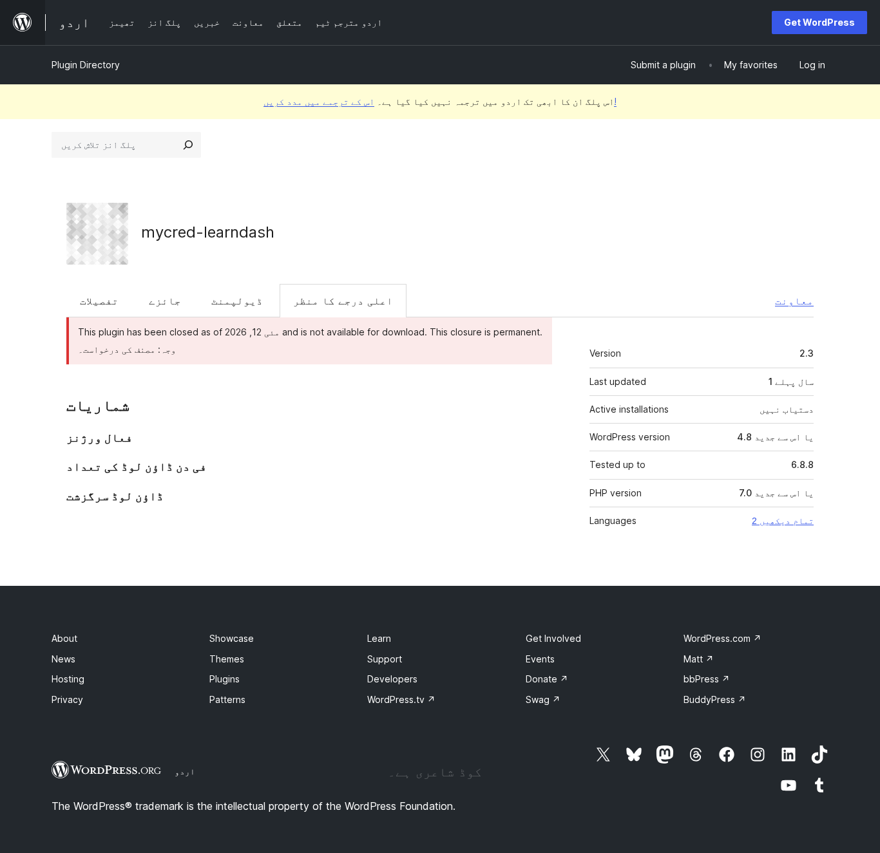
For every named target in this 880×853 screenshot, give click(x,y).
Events (540, 658)
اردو (185, 771)
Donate (547, 678)
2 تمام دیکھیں (783, 521)
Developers (392, 678)
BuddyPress (715, 699)
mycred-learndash (207, 232)
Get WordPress (819, 22)
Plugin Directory (86, 64)
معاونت (794, 300)
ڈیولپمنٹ (237, 300)
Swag (543, 699)
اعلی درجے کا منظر (343, 300)
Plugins (224, 678)
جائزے (165, 300)
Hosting (68, 678)
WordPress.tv (401, 699)
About (64, 638)
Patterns (227, 699)
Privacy (67, 699)
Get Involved (553, 638)
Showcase (231, 638)
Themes (226, 658)
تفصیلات (99, 300)
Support (384, 658)
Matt (699, 658)
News (63, 658)
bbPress (707, 678)
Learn (379, 638)
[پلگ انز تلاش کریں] (188, 145)
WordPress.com (722, 638)
